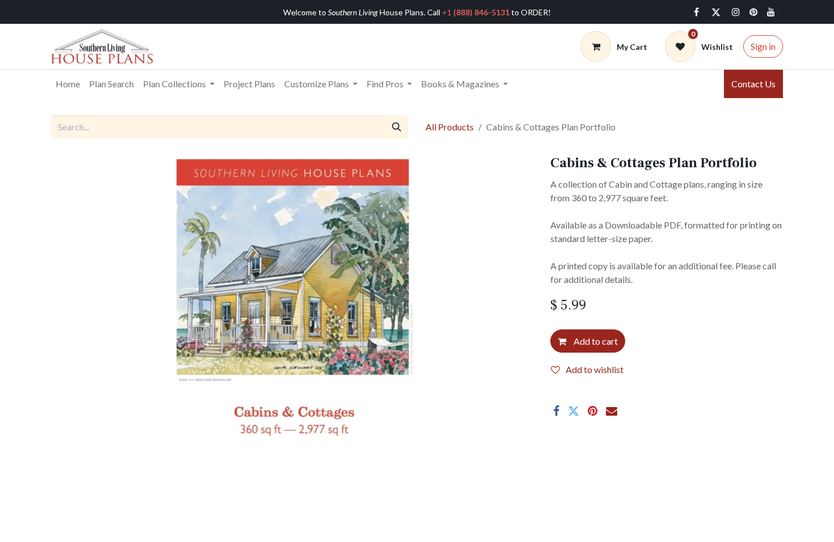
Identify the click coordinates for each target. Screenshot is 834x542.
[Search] (396, 126)
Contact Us (753, 83)
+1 (475, 12)
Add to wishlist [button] (595, 369)
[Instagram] (736, 12)
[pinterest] (753, 12)
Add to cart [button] (595, 341)
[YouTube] (771, 12)
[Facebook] (696, 12)
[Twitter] (716, 12)
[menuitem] (68, 84)
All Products (450, 126)
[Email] (611, 411)
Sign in (763, 46)
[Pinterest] (592, 411)
